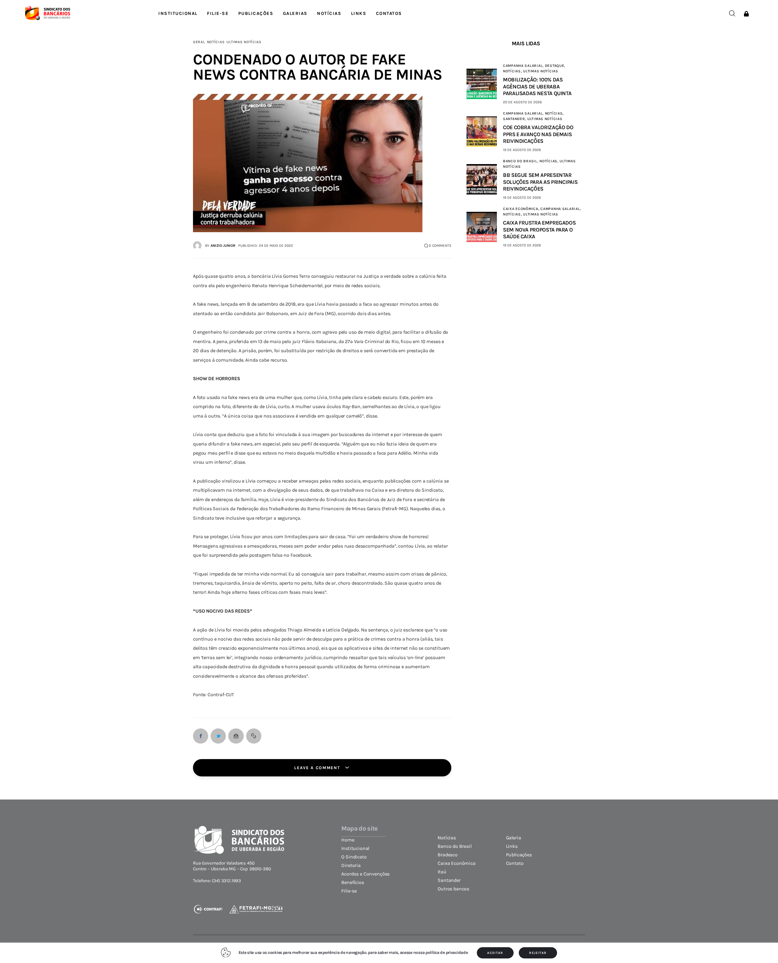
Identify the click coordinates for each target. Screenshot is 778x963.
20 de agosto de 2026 (522, 102)
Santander (449, 880)
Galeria (513, 838)
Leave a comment (318, 767)
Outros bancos (453, 889)
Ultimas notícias (244, 42)
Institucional (355, 848)
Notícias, (513, 71)
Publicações (519, 855)
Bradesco (448, 855)
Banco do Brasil (455, 846)
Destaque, (555, 66)
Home (347, 840)
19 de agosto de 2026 (522, 150)
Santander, (515, 119)
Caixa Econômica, (521, 209)
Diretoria (351, 865)
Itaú (442, 872)
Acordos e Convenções (365, 874)
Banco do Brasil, (521, 161)
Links (512, 846)
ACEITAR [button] (495, 953)
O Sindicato (354, 857)
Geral (199, 42)
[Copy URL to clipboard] (253, 736)
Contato (515, 863)
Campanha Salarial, (524, 66)
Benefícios (352, 882)
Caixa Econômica (457, 863)
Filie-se (349, 891)
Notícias (216, 42)
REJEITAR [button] (538, 953)
